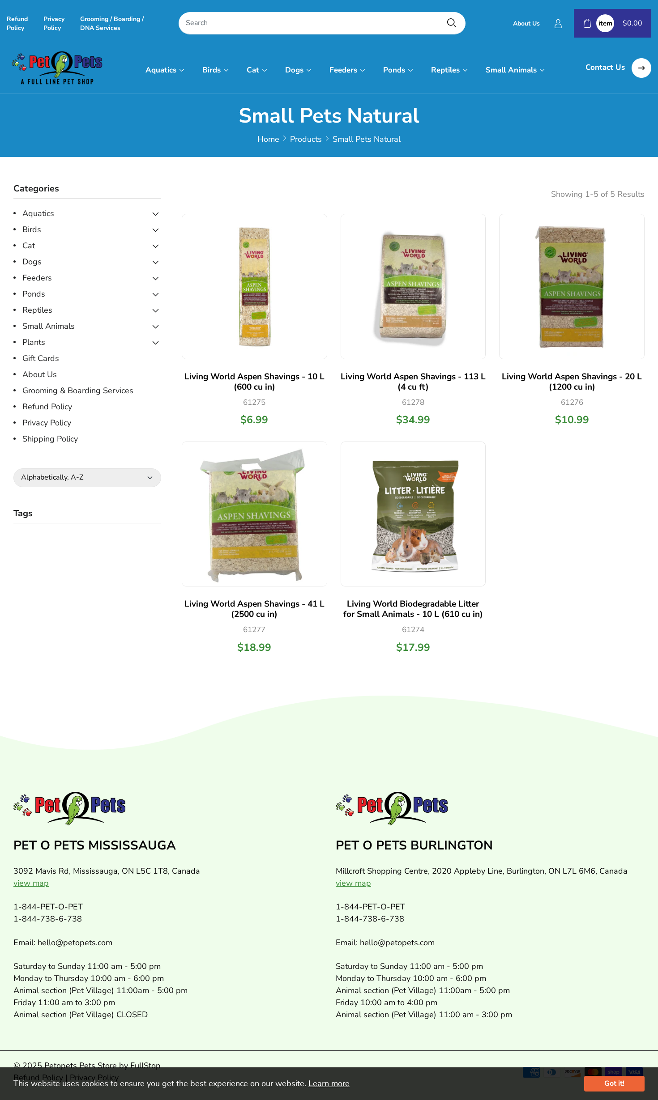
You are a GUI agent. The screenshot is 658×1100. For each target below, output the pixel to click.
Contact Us (606, 67)
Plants (33, 342)
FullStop (145, 1065)
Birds (211, 70)
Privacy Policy (53, 23)
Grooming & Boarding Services (77, 390)
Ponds (394, 70)
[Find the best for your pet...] (451, 22)
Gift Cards (40, 358)
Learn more (329, 1083)
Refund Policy (17, 23)
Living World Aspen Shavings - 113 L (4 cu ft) (413, 382)
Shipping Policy (50, 438)
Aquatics (160, 70)
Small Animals (511, 70)
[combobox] (322, 23)
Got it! (614, 1083)
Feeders (343, 70)
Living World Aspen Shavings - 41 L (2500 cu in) (254, 609)
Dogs (294, 70)
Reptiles (445, 70)
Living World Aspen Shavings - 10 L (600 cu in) (254, 382)
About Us (526, 23)
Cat (253, 70)
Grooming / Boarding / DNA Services (112, 23)
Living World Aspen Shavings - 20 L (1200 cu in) (572, 382)
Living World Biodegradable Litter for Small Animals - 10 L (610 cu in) (413, 609)
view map (31, 883)
